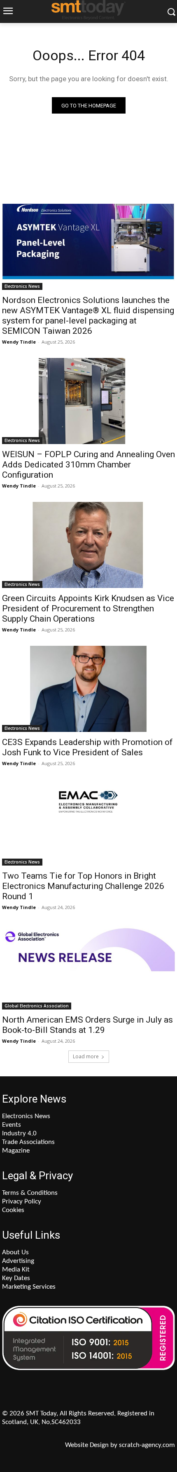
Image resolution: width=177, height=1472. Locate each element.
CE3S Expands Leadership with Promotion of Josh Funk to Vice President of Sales (87, 747)
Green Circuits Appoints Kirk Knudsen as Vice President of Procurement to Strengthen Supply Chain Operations (88, 608)
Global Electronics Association (37, 1006)
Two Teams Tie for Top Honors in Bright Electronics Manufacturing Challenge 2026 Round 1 (83, 886)
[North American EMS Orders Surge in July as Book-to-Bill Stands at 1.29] (88, 966)
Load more (86, 1056)
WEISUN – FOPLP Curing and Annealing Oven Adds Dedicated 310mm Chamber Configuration (88, 464)
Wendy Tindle (19, 342)
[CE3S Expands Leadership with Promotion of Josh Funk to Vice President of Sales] (88, 689)
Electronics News (22, 286)
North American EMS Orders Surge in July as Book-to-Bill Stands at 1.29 (87, 1025)
